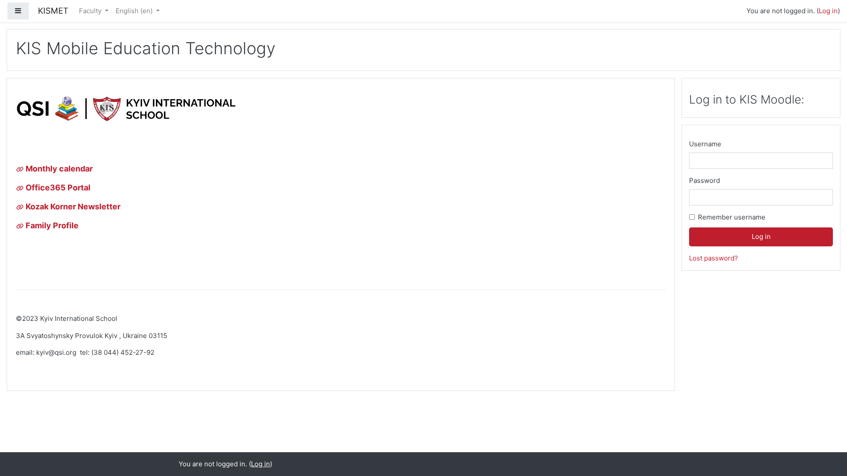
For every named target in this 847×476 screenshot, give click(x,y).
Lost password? (713, 258)
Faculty (91, 11)
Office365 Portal (57, 187)
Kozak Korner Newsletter (72, 206)
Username (705, 144)
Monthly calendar (58, 168)
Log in (828, 11)
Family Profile (51, 225)
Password (704, 180)
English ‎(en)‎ (135, 11)
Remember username (731, 217)
